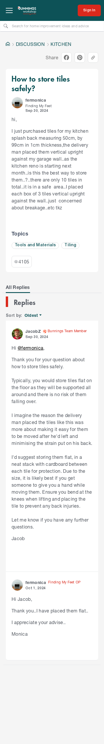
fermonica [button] (35, 100)
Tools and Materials (35, 245)
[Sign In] (89, 10)
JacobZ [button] (33, 331)
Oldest (32, 315)
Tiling (70, 245)
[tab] (18, 287)
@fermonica (30, 348)
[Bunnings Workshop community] (27, 10)
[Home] (8, 44)
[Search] (6, 25)
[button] (17, 103)
